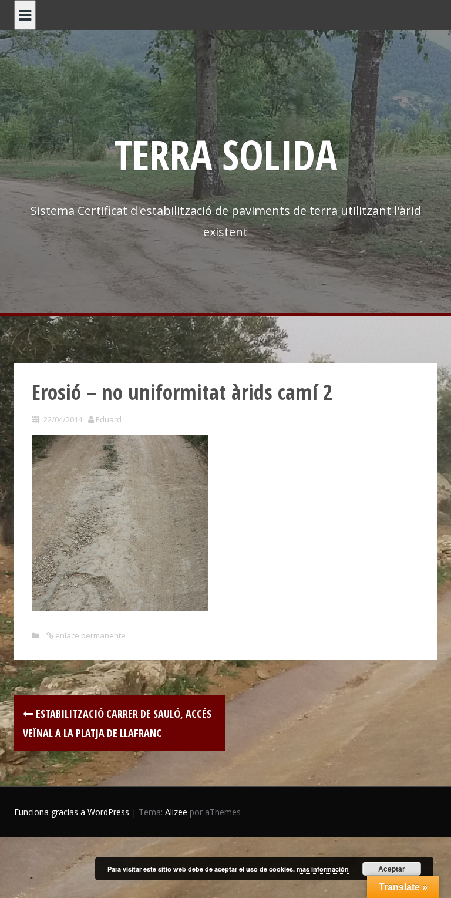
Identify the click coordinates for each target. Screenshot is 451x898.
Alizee (176, 812)
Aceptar (391, 868)
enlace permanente (89, 635)
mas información (323, 869)
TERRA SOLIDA (226, 154)
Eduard (109, 419)
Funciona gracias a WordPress (71, 812)
